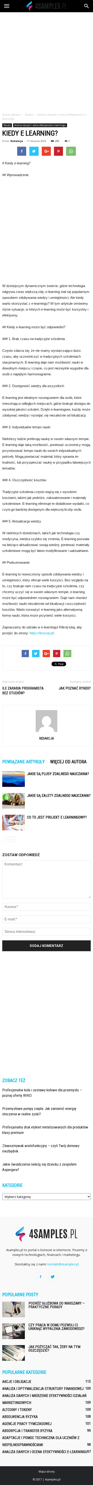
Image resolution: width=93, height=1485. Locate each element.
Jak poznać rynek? (75, 688)
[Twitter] (52, 1276)
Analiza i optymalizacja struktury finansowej (43, 1389)
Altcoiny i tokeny (17, 1410)
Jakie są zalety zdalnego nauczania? (59, 795)
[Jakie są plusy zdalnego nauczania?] (13, 779)
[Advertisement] (46, 61)
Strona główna (11, 115)
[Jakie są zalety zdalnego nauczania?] (13, 801)
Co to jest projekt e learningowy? (57, 817)
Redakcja (16, 141)
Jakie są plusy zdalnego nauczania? (58, 774)
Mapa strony (47, 1471)
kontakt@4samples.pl (63, 1264)
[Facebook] (40, 1276)
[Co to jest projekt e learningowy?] (13, 822)
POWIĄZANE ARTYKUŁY (23, 761)
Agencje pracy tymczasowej (26, 1424)
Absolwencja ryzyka (20, 1417)
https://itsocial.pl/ (42, 633)
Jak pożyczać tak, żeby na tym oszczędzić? (54, 1349)
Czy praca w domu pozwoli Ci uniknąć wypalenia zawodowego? (56, 1327)
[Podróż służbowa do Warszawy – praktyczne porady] (13, 1309)
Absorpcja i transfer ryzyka (27, 1431)
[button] (86, 6)
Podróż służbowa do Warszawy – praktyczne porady (56, 1305)
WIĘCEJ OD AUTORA (68, 761)
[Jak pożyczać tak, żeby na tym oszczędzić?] (13, 1353)
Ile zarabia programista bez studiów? (23, 690)
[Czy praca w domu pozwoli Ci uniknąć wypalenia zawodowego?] (13, 1331)
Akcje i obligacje (16, 1382)
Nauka (7, 125)
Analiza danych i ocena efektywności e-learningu (40, 125)
